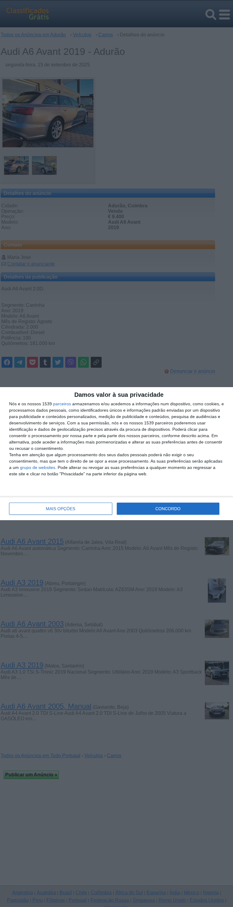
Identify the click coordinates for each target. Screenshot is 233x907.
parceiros (62, 404)
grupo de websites (37, 467)
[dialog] (116, 453)
